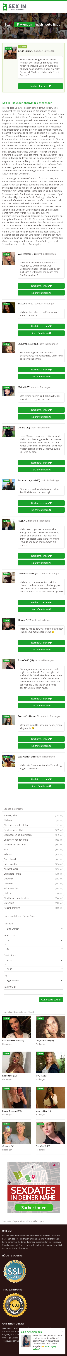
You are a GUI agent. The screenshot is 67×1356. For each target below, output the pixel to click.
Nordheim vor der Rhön (33, 825)
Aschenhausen (33, 868)
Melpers (33, 820)
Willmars (33, 854)
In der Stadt (10, 986)
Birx (33, 849)
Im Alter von (10, 935)
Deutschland (26, 1221)
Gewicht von (10, 955)
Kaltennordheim (33, 907)
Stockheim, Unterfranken (33, 898)
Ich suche (8, 923)
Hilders (33, 893)
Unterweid (33, 902)
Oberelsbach (33, 859)
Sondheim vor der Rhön (33, 839)
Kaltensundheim (33, 888)
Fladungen (50, 254)
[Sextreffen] (14, 7)
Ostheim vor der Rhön (33, 844)
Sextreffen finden (40, 292)
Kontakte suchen (52, 999)
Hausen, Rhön (33, 815)
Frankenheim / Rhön (33, 829)
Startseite (6, 1221)
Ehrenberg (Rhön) (33, 873)
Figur (6, 975)
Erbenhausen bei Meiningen (33, 834)
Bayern (16, 1221)
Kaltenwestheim (33, 864)
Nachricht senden (39, 85)
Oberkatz (33, 883)
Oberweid (33, 878)
